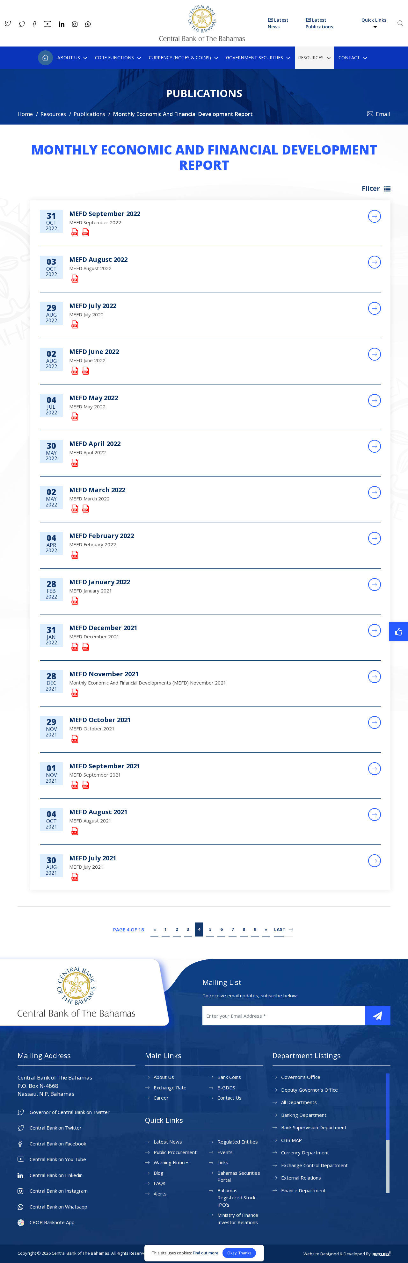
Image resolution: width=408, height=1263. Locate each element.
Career (161, 1097)
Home (45, 57)
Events (225, 1152)
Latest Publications (319, 23)
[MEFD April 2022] (74, 463)
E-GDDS (226, 1087)
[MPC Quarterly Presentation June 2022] (85, 371)
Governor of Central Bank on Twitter (70, 1112)
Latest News (278, 23)
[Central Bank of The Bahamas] (202, 39)
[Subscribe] (377, 1015)
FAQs (159, 1183)
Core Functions (114, 57)
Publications (89, 114)
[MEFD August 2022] (74, 279)
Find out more (205, 1253)
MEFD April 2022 (94, 443)
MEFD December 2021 (103, 627)
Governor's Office (300, 1077)
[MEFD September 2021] (74, 785)
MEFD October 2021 (100, 719)
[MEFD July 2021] (74, 877)
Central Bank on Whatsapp (58, 1207)
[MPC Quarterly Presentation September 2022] (85, 233)
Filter (372, 188)
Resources (311, 57)
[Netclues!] (381, 1253)
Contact (349, 57)
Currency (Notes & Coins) (180, 57)
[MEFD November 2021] (74, 693)
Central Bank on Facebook (58, 1144)
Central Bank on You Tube (58, 1159)
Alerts (160, 1193)
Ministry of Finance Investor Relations (237, 1218)
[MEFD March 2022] (74, 509)
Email (383, 114)
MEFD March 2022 (97, 489)
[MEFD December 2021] (74, 647)
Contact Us (229, 1097)
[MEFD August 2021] (74, 831)
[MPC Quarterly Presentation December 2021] (85, 647)
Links (222, 1162)
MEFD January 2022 (99, 582)
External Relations (301, 1177)
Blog (159, 1173)
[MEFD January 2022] (74, 601)
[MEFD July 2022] (74, 325)
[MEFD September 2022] (74, 233)
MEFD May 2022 (93, 397)
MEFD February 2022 (101, 535)
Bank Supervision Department (313, 1127)
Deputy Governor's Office (309, 1090)
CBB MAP (291, 1140)
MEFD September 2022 (104, 213)
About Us (68, 57)
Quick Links (373, 20)
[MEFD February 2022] (74, 555)
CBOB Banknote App (52, 1222)
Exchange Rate (170, 1087)
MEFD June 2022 (94, 351)
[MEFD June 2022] (74, 371)
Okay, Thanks (239, 1253)
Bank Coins (229, 1077)
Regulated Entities (237, 1141)
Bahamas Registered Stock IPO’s (236, 1197)
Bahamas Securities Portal (238, 1176)
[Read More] (374, 216)
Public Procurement (175, 1152)
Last (280, 929)
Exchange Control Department (314, 1165)
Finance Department (303, 1190)
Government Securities (254, 57)
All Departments (299, 1102)
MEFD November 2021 (104, 674)
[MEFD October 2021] (74, 739)
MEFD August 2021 (98, 811)
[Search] (400, 23)
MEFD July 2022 (92, 305)
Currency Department (305, 1152)
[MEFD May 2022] (74, 417)
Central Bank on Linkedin (56, 1175)
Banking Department (303, 1115)
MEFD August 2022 (98, 259)
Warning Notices (172, 1162)
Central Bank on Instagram (59, 1191)
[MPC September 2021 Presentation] (85, 785)
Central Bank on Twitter (56, 1128)
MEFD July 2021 (92, 858)
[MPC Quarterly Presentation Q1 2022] (85, 509)
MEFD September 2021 (104, 766)
